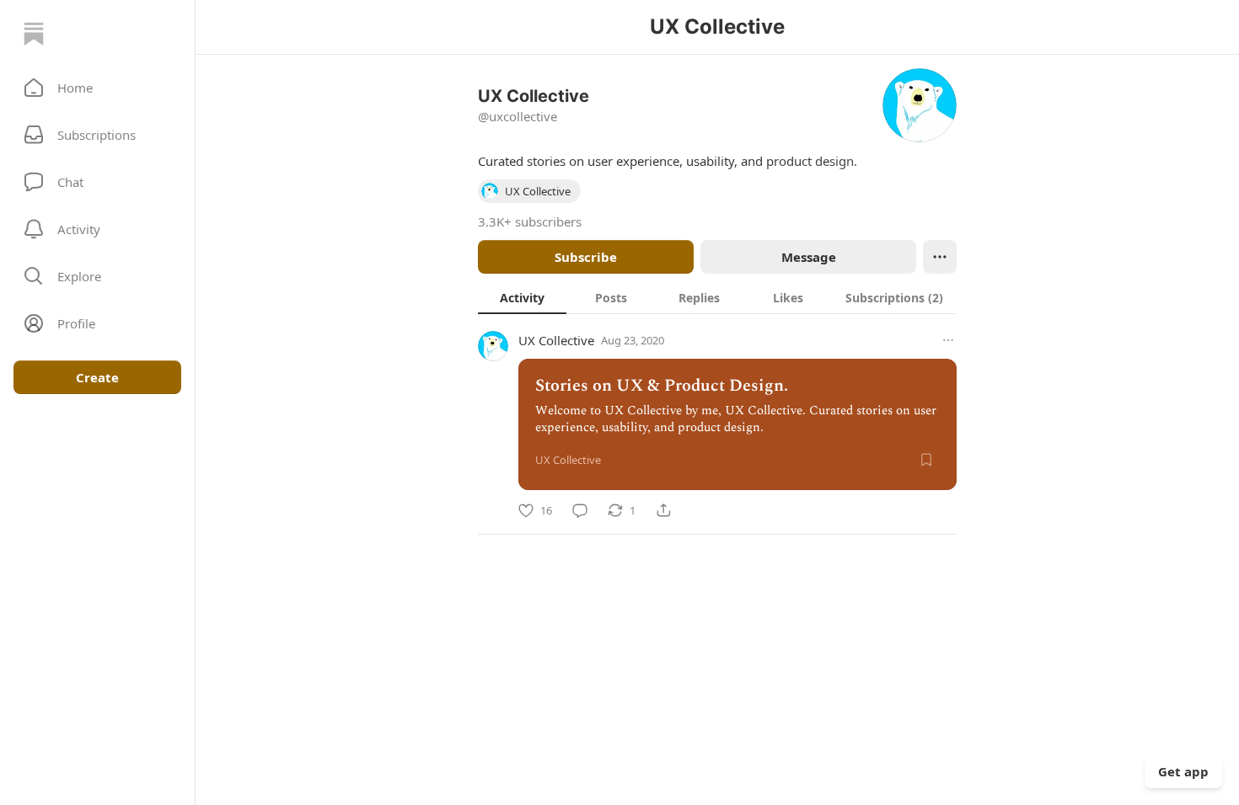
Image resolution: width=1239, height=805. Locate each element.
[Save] (926, 459)
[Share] (663, 510)
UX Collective (556, 340)
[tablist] (717, 297)
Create (97, 377)
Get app (1183, 771)
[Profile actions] (940, 257)
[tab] (522, 297)
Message (808, 256)
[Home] (33, 33)
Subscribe (586, 256)
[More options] (948, 340)
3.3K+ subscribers (530, 221)
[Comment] (580, 510)
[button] (97, 87)
